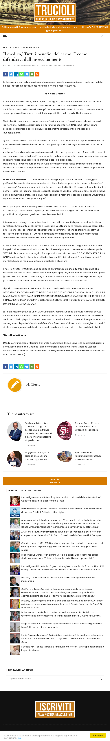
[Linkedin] (16, 74)
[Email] (32, 74)
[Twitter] (11, 74)
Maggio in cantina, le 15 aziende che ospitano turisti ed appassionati (37, 456)
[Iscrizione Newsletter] (55, 709)
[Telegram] (26, 74)
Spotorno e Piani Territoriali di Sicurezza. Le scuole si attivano (88, 456)
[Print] (37, 74)
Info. (20, 737)
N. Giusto (48, 66)
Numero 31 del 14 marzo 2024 (26, 47)
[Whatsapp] (21, 74)
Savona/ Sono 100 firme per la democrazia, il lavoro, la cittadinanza (87, 426)
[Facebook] (5, 74)
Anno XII (7, 47)
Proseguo (98, 735)
